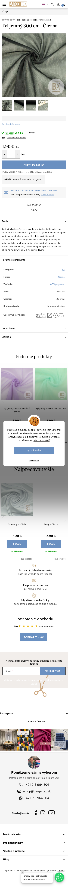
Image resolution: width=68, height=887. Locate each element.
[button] (59, 877)
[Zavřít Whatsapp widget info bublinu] (22, 872)
